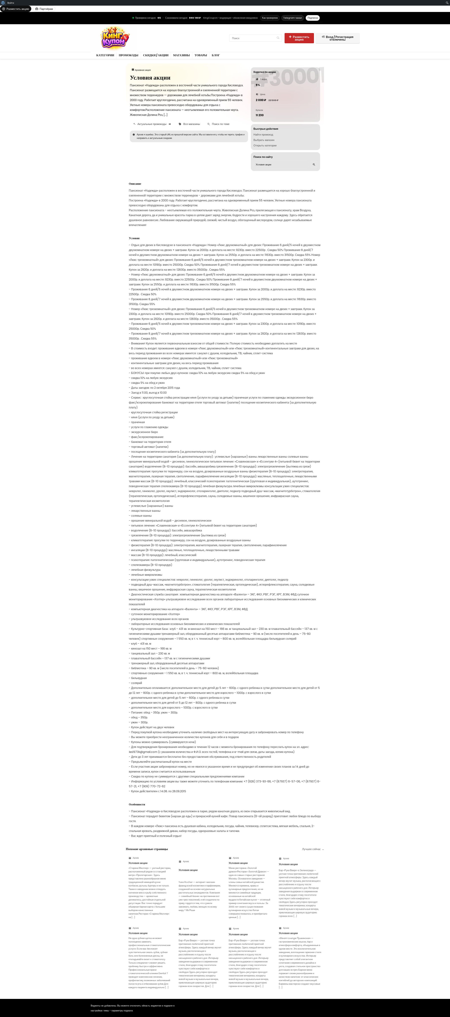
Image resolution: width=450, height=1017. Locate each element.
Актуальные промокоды (151, 124)
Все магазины (191, 124)
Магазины (208, 35)
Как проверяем (270, 18)
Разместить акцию (301, 38)
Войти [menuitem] (10, 2)
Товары (147, 41)
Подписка (313, 18)
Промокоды (166, 35)
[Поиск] (278, 38)
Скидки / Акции (187, 35)
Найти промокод (263, 134)
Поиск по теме (220, 124)
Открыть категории (265, 145)
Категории (148, 35)
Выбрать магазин (263, 140)
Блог (158, 41)
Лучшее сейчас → (313, 849)
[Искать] (313, 164)
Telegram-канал (292, 18)
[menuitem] (3, 3)
